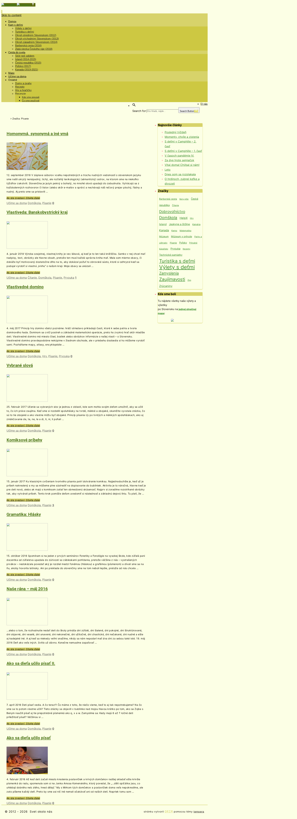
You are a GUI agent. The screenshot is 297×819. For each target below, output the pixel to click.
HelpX (184, 218)
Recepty (186, 249)
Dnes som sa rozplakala (180, 174)
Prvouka (69, 277)
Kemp (174, 230)
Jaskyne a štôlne (179, 224)
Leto (167, 169)
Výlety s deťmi (177, 267)
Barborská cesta (168, 198)
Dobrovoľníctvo (172, 211)
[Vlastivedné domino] (27, 322)
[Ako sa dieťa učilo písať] (27, 773)
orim (169, 811)
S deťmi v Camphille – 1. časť (183, 151)
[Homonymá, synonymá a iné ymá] (27, 169)
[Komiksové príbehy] (27, 475)
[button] (134, 105)
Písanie (46, 203)
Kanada (164, 230)
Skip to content (11, 15)
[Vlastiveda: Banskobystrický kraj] (27, 247)
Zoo (189, 280)
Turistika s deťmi (177, 261)
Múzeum (164, 236)
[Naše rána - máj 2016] (27, 624)
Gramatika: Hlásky (24, 514)
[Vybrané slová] (27, 400)
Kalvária (196, 224)
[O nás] (9, 5)
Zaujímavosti (172, 279)
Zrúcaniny (165, 286)
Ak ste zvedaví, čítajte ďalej (23, 197)
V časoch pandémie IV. (179, 155)
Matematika (185, 230)
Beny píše (184, 199)
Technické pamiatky (170, 254)
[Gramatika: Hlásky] (27, 549)
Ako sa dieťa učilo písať (29, 737)
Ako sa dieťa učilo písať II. (31, 663)
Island (163, 224)
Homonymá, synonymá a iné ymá (37, 133)
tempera (199, 811)
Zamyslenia (169, 273)
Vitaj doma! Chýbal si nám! (182, 165)
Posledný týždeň (175, 132)
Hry (44, 356)
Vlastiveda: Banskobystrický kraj (37, 212)
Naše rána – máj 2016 (27, 588)
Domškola (34, 203)
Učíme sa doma (17, 203)
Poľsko (183, 242)
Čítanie (32, 277)
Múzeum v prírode (181, 236)
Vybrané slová (20, 365)
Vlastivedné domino (25, 286)
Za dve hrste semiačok (179, 160)
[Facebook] (33, 5)
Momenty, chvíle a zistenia (182, 137)
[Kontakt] (24, 5)
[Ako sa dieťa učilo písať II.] (27, 698)
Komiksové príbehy (24, 440)
